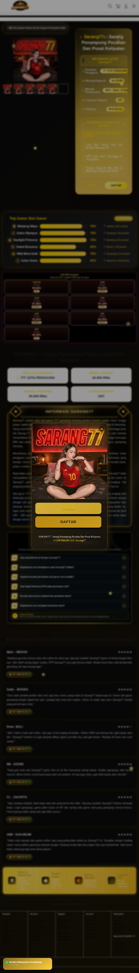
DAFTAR (68, 522)
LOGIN (68, 508)
